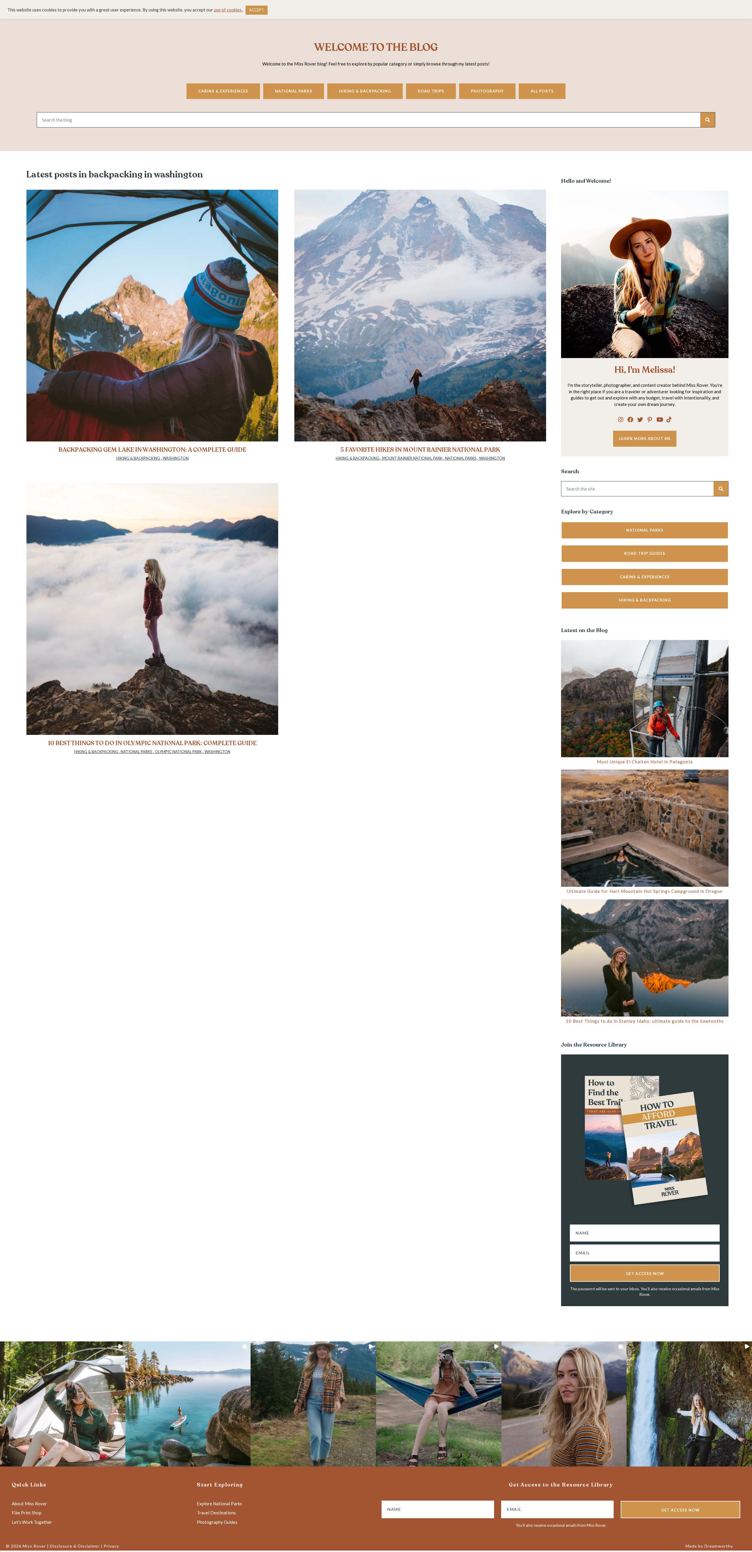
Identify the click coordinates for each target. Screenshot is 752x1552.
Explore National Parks (219, 1503)
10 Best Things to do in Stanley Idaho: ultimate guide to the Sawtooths (645, 1021)
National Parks (293, 91)
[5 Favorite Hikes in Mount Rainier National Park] (420, 328)
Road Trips (431, 91)
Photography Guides (217, 1522)
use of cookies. (228, 9)
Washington (176, 458)
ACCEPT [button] (256, 10)
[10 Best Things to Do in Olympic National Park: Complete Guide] (152, 621)
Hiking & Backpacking (365, 91)
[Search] (707, 119)
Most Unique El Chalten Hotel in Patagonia (645, 761)
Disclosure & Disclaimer (75, 1545)
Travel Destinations (216, 1512)
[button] (621, 419)
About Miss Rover (29, 1503)
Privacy (111, 1545)
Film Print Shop (26, 1512)
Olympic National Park (178, 751)
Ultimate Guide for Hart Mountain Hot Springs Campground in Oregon (645, 891)
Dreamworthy (718, 1545)
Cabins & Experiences (223, 91)
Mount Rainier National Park (412, 458)
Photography (487, 91)
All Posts (542, 91)
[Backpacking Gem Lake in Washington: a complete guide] (152, 328)
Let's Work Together (32, 1522)
